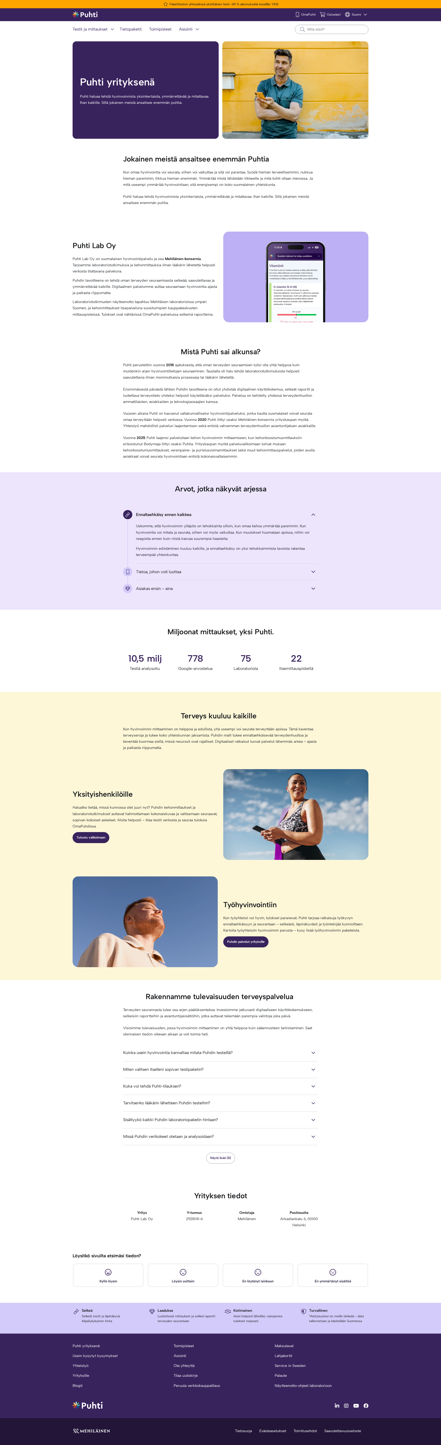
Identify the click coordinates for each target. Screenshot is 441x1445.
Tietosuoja (243, 1431)
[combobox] (331, 29)
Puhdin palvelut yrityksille (246, 942)
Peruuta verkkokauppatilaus (197, 1385)
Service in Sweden (290, 1365)
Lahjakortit (283, 1356)
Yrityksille (81, 1375)
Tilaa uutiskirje (186, 1375)
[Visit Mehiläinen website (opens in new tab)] (91, 1430)
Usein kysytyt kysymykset (95, 1356)
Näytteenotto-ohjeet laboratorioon (303, 1385)
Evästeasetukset (272, 1431)
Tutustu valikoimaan (90, 837)
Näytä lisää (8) (220, 1158)
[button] (108, 1275)
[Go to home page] (87, 1405)
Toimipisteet (184, 1346)
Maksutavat (284, 1346)
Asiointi (180, 1356)
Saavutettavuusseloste (342, 1431)
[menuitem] (94, 29)
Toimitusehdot (305, 1431)
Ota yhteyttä (184, 1365)
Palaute (281, 1375)
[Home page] (85, 15)
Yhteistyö (80, 1365)
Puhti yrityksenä (86, 1346)
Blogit (77, 1385)
